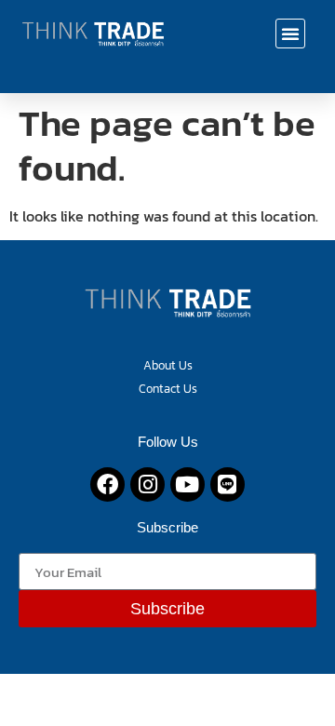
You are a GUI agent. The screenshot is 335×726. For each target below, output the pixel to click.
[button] (290, 33)
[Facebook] (107, 484)
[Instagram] (147, 484)
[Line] (227, 484)
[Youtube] (187, 484)
